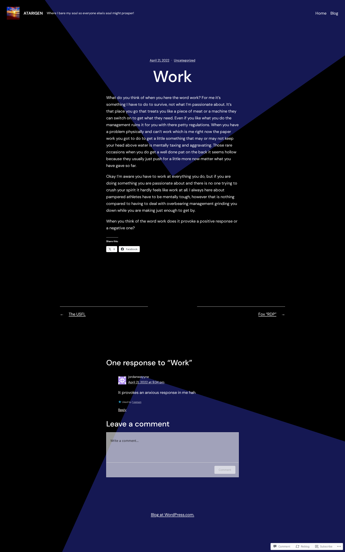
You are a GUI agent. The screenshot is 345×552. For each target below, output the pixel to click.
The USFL (77, 314)
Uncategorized (184, 60)
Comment (225, 469)
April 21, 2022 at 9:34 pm (146, 382)
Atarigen (33, 13)
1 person (136, 402)
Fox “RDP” (267, 314)
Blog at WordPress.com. (172, 514)
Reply (122, 410)
